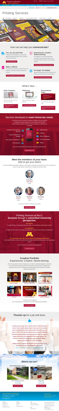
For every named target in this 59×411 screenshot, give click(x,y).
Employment (18, 403)
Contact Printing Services (6, 397)
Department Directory (19, 406)
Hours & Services (17, 385)
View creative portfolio (29, 305)
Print (38, 7)
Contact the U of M (5, 403)
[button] (6, 342)
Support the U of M (33, 408)
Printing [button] (15, 18)
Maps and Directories (33, 403)
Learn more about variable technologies (42, 77)
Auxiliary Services (47, 393)
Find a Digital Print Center (50, 5)
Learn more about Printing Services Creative (43, 65)
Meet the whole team (29, 207)
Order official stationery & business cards (15, 75)
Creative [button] (21, 18)
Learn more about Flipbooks (28, 105)
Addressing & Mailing (47, 397)
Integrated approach (29, 150)
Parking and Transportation (34, 404)
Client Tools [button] (42, 18)
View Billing (41, 5)
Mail (43, 7)
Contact (50, 18)
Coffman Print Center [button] (31, 18)
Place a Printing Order (32, 5)
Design (31, 7)
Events (17, 404)
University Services (47, 394)
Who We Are (8, 18)
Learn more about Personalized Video (48, 108)
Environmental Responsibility (49, 395)
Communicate (52, 7)
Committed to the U (29, 248)
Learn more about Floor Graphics (9, 106)
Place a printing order (11, 61)
